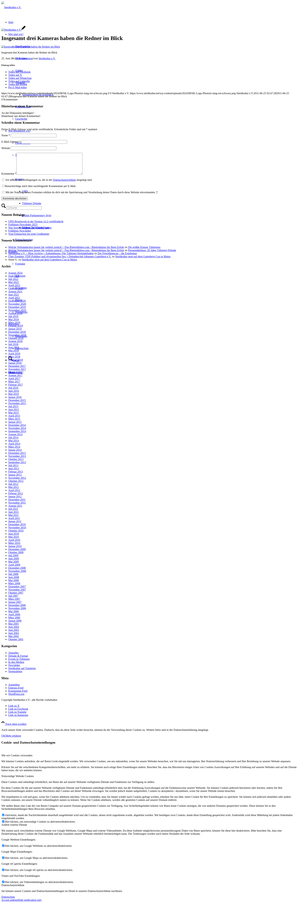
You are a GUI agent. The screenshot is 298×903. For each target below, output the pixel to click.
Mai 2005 (13, 623)
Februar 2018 (15, 359)
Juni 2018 (13, 347)
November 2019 (17, 310)
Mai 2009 (13, 561)
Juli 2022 (13, 279)
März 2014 (14, 446)
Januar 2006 (15, 620)
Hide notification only (30, 900)
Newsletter (14, 665)
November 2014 (17, 428)
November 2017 (17, 369)
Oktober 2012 (15, 480)
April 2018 (14, 353)
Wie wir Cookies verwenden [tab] (16, 755)
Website (5, 148)
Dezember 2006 (17, 605)
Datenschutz (8, 896)
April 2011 (14, 518)
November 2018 (17, 334)
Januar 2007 (15, 602)
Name (5, 135)
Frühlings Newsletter (19, 230)
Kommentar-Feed (17, 690)
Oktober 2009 (15, 552)
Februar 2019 (15, 325)
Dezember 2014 (17, 425)
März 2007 (14, 598)
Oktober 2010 (15, 530)
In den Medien (16, 662)
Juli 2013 (13, 465)
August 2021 (15, 291)
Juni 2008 (13, 577)
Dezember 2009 (17, 549)
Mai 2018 (13, 350)
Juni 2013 (13, 468)
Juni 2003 (13, 630)
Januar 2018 (15, 362)
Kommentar (8, 173)
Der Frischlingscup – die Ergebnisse (117, 253)
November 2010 (17, 527)
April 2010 (14, 539)
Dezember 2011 (17, 499)
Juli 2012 (13, 484)
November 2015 (17, 403)
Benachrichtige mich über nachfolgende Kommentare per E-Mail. (40, 186)
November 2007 (17, 589)
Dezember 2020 (17, 300)
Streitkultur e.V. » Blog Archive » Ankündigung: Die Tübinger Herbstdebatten (51, 253)
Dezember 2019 (17, 307)
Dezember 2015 (17, 400)
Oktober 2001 (15, 639)
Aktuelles (13, 652)
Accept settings (9, 900)
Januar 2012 (15, 496)
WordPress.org (16, 694)
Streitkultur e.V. (47, 58)
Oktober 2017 (15, 372)
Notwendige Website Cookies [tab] (17, 776)
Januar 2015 (15, 421)
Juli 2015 (13, 406)
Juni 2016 (13, 390)
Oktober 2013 (15, 459)
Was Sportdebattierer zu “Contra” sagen (30, 227)
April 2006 (14, 614)
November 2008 (17, 571)
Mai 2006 (13, 611)
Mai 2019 (13, 319)
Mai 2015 (13, 412)
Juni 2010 (13, 533)
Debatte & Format (18, 655)
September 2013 (17, 462)
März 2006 (14, 617)
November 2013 (17, 456)
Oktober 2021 (15, 288)
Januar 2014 (15, 449)
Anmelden (14, 684)
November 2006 (17, 608)
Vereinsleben (15, 671)
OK (3, 735)
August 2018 (15, 341)
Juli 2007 (13, 595)
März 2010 (14, 543)
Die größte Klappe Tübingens (144, 247)
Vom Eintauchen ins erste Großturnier (28, 233)
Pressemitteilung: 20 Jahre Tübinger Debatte (152, 250)
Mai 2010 (13, 536)
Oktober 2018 (15, 338)
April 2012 (14, 490)
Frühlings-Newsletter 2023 (22, 224)
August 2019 (15, 313)
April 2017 (14, 378)
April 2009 (14, 564)
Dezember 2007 (17, 586)
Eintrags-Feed (15, 687)
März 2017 (14, 381)
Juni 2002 (13, 633)
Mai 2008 (13, 580)
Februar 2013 (15, 471)
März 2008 (14, 583)
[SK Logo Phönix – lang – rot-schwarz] (11, 7)
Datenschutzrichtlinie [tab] (12, 885)
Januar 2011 (14, 521)
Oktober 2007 (15, 592)
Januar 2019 (15, 328)
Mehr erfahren (13, 735)
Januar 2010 (15, 546)
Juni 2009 (13, 558)
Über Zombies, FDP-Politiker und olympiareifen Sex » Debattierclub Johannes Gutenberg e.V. (59, 256)
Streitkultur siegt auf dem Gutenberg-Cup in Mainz (143, 256)
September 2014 (17, 431)
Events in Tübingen (19, 658)
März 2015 (14, 418)
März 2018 (14, 356)
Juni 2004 (13, 626)
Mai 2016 (13, 393)
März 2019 (14, 322)
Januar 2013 (15, 474)
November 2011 (17, 502)
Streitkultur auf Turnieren (22, 668)
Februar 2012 (15, 493)
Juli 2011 (13, 508)
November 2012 (17, 477)
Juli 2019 (13, 316)
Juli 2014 (13, 437)
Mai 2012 (13, 487)
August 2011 (15, 505)
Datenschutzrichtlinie (64, 179)
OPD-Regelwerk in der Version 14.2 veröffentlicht (35, 221)
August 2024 (15, 272)
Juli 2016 (13, 387)
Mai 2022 (13, 282)
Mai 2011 (13, 515)
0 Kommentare (25, 58)
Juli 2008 (13, 574)
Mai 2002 (13, 636)
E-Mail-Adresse (11, 141)
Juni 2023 (13, 275)
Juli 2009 (13, 555)
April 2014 (14, 443)
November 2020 (17, 303)
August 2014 (15, 434)
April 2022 (14, 285)
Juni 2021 (13, 294)
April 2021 (14, 297)
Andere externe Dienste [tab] (14, 824)
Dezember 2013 (17, 453)
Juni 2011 (13, 512)
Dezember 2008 (17, 567)
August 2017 (15, 375)
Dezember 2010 (17, 524)
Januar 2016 (15, 397)
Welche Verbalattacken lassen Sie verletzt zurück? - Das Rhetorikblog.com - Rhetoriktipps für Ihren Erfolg (66, 247)
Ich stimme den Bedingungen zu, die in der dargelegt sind (49, 179)
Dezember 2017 (17, 366)
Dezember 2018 (17, 331)
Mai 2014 (13, 440)
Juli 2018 (13, 344)
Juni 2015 (13, 409)
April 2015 (14, 415)
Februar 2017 (15, 384)
